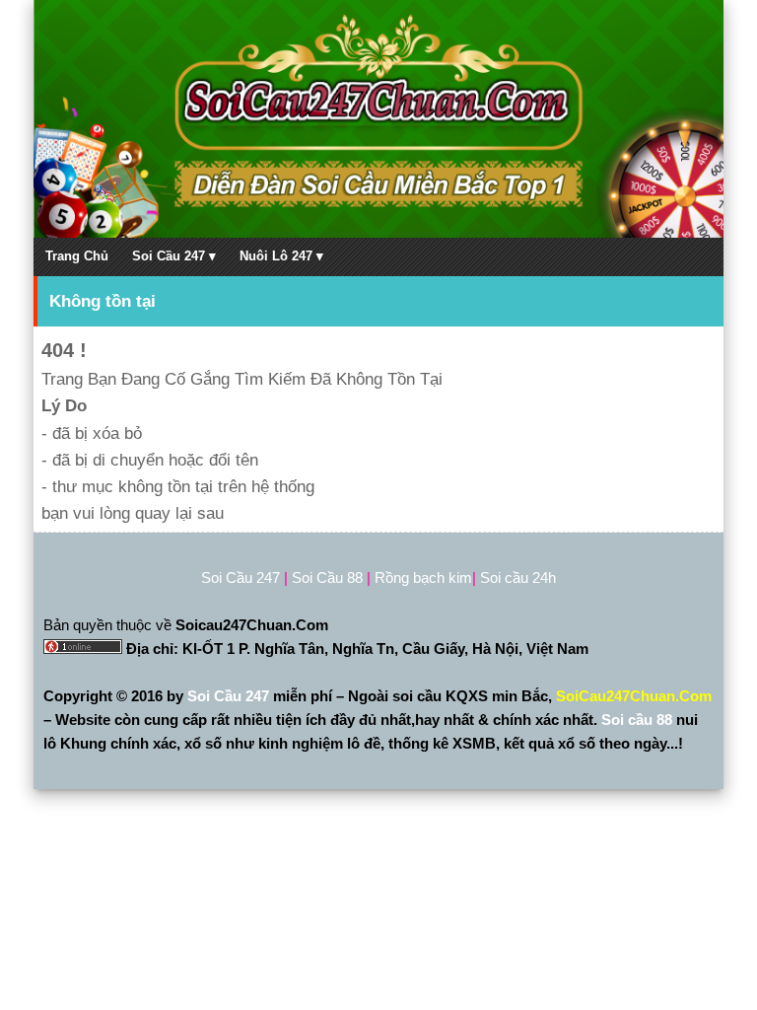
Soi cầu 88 (636, 719)
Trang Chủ (76, 256)
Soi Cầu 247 (230, 695)
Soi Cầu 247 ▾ (174, 256)
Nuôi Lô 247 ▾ (281, 256)
